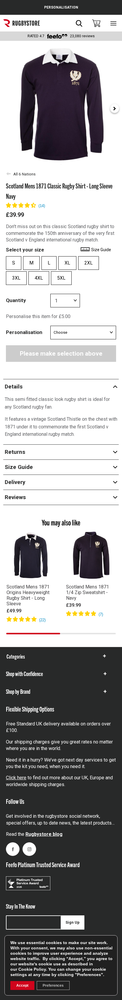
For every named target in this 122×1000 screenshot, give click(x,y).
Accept (22, 985)
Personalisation (24, 332)
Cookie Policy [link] (32, 969)
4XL (39, 278)
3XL (16, 278)
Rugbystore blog (43, 834)
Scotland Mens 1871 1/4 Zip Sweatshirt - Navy (87, 592)
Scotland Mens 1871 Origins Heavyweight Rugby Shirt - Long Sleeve (28, 595)
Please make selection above (61, 353)
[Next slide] (114, 108)
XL (67, 263)
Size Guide (100, 249)
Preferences (53, 985)
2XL (88, 263)
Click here (16, 777)
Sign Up (72, 922)
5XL (61, 278)
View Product (31, 628)
